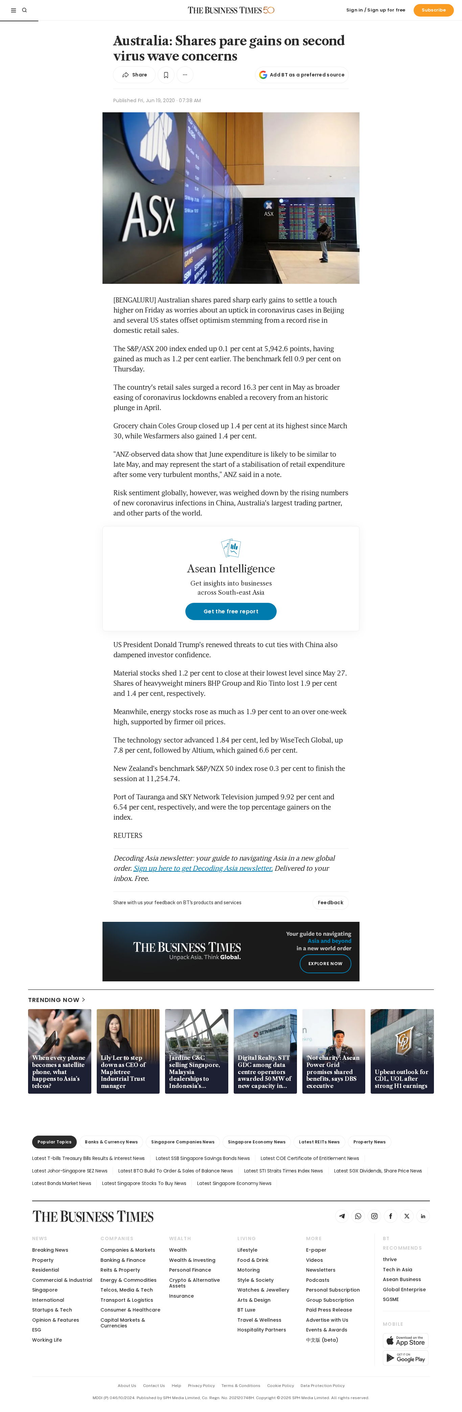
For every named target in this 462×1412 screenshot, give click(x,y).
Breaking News (50, 1250)
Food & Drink (253, 1260)
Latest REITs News (319, 1142)
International (48, 1300)
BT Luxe (246, 1309)
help (176, 1385)
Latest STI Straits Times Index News (283, 1170)
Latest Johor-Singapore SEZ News (69, 1170)
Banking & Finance (122, 1260)
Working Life (47, 1340)
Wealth (178, 1250)
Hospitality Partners (261, 1329)
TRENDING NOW (53, 1000)
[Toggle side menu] (13, 10)
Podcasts (317, 1280)
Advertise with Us (327, 1320)
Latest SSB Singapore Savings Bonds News (203, 1158)
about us (127, 1385)
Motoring (248, 1270)
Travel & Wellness (259, 1320)
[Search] (24, 10)
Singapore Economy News (256, 1142)
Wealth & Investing (192, 1260)
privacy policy (201, 1385)
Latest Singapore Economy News (234, 1183)
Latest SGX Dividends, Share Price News (378, 1170)
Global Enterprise (404, 1289)
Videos (314, 1260)
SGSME (391, 1299)
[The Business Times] (225, 10)
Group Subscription (330, 1300)
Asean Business (402, 1279)
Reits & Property (120, 1270)
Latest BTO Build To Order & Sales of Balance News (175, 1170)
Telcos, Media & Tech (126, 1289)
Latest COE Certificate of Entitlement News (310, 1158)
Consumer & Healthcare (130, 1309)
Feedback (330, 902)
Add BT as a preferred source (307, 74)
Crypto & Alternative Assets (194, 1283)
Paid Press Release (329, 1309)
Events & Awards (326, 1329)
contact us (154, 1385)
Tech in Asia (397, 1269)
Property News (369, 1142)
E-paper (316, 1250)
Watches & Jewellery (263, 1289)
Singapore (44, 1289)
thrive (390, 1259)
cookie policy (280, 1385)
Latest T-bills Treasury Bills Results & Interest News (88, 1158)
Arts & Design (254, 1300)
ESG (36, 1329)
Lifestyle (247, 1250)
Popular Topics (54, 1142)
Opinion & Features (55, 1320)
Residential (45, 1270)
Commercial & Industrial (62, 1280)
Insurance (181, 1296)
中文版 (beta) (322, 1340)
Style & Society (255, 1280)
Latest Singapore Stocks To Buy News (144, 1183)
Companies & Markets (127, 1250)
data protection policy (323, 1385)
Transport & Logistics (126, 1300)
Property (42, 1260)
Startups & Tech (52, 1309)
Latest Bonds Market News (61, 1183)
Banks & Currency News (111, 1142)
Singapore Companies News (182, 1142)
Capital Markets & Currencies (122, 1323)
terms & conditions (241, 1385)
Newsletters (321, 1270)
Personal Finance (190, 1270)
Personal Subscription (333, 1289)
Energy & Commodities (128, 1280)
